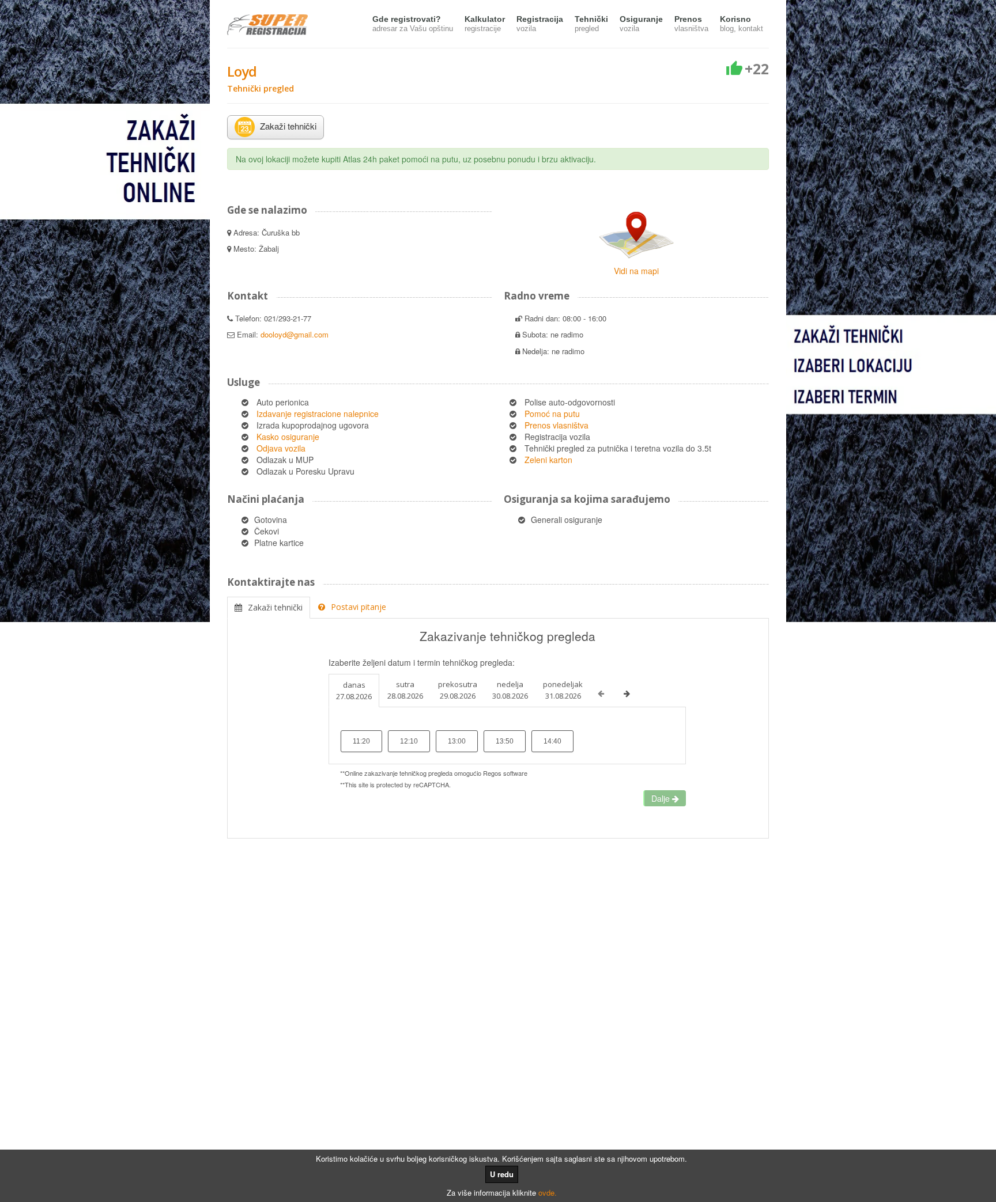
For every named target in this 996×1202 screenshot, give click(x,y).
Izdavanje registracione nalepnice (317, 413)
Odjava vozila (280, 448)
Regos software (505, 773)
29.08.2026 (457, 690)
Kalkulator (485, 23)
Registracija (539, 23)
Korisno (741, 23)
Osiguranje (641, 23)
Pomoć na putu (552, 413)
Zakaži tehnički (275, 607)
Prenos (691, 23)
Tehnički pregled (260, 88)
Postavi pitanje (358, 606)
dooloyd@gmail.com (295, 334)
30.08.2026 (510, 690)
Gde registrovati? (412, 23)
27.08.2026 (354, 691)
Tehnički (591, 23)
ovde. (547, 1192)
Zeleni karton (548, 459)
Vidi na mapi (636, 270)
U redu (502, 1174)
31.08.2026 (563, 690)
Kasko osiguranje (287, 436)
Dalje (661, 798)
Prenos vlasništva (556, 425)
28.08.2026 (405, 690)
